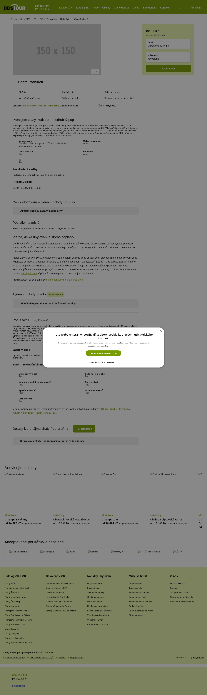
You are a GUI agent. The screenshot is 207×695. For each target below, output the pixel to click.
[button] (103, 361)
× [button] (161, 331)
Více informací (115, 346)
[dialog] (103, 347)
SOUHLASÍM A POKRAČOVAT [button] (103, 353)
